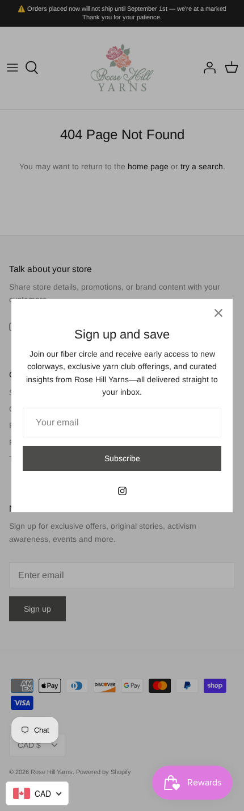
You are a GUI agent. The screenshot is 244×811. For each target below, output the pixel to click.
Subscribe (122, 458)
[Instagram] (122, 491)
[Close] (218, 312)
